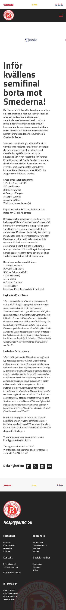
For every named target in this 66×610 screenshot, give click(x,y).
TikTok (35, 570)
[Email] (49, 466)
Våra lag (6, 551)
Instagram (37, 564)
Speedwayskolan (40, 545)
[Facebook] (28, 466)
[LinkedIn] (42, 466)
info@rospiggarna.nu (12, 572)
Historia (36, 548)
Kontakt (36, 551)
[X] (35, 466)
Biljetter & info (9, 545)
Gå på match (38, 542)
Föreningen (7, 548)
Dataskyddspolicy (10, 593)
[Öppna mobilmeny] (61, 15)
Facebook (36, 567)
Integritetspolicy (10, 596)
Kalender (7, 542)
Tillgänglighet (9, 599)
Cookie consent (9, 590)
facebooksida (24, 440)
